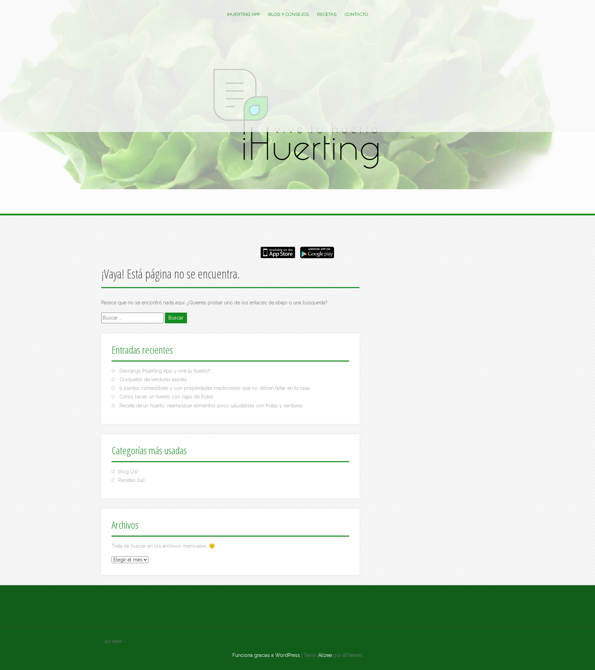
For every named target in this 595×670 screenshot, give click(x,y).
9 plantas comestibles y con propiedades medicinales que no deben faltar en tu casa (214, 388)
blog (123, 471)
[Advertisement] (297, 80)
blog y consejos (288, 14)
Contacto (356, 14)
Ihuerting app (243, 14)
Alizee (325, 655)
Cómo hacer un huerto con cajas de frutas (166, 396)
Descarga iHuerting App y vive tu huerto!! (164, 371)
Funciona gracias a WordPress (266, 655)
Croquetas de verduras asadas (153, 379)
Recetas (326, 14)
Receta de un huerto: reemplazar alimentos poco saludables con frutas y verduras (211, 405)
